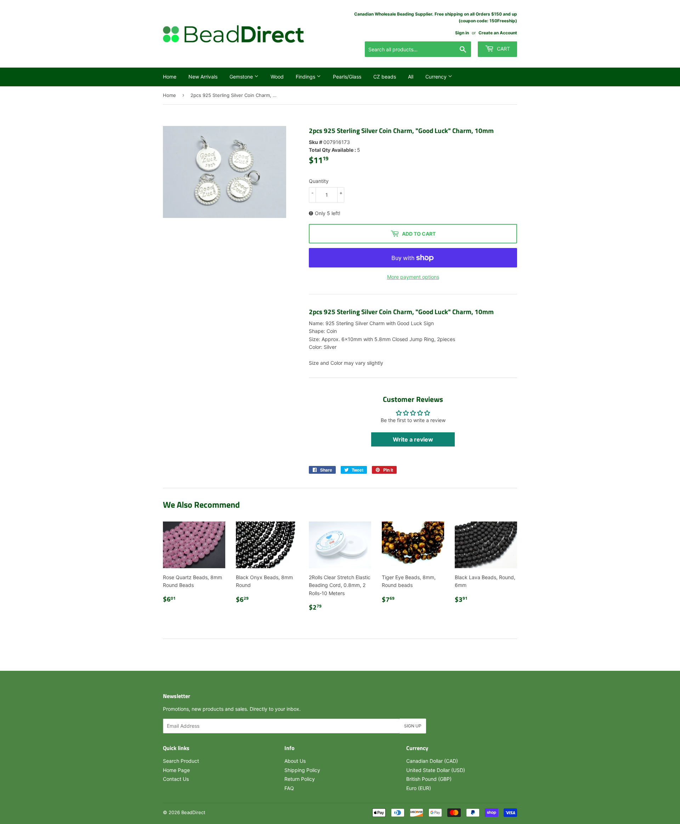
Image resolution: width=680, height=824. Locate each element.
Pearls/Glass (347, 77)
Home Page (176, 770)
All (410, 77)
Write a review (413, 439)
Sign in (462, 32)
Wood (277, 77)
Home (169, 77)
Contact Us (176, 779)
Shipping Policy (302, 770)
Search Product (181, 761)
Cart (502, 49)
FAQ (289, 788)
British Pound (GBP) (429, 779)
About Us (295, 761)
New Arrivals (202, 77)
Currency (436, 77)
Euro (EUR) (418, 788)
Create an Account (497, 32)
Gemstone (242, 77)
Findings (306, 77)
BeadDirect (193, 812)
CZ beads (384, 77)
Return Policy (299, 779)
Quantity (319, 181)
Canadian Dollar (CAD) (432, 761)
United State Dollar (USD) (435, 770)
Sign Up (412, 725)
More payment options (413, 277)
